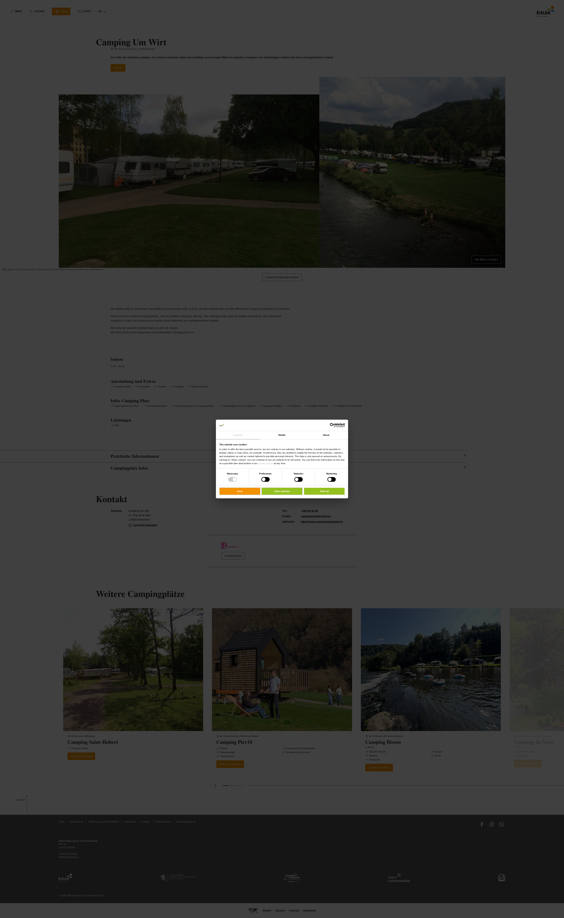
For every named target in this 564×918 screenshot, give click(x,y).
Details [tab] (282, 435)
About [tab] (326, 435)
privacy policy (265, 463)
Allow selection (282, 491)
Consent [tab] (238, 435)
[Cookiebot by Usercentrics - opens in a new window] (332, 425)
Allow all (324, 491)
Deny (239, 491)
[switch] (265, 479)
